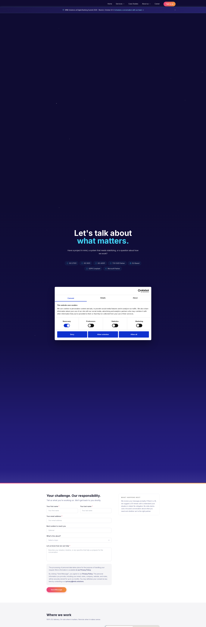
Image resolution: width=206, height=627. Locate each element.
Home (110, 4)
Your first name (53, 506)
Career (157, 4)
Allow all (134, 334)
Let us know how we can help (58, 546)
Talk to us (169, 4)
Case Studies (133, 4)
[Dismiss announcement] (175, 10)
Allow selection (103, 334)
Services (119, 4)
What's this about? (54, 536)
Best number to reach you (56, 526)
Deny (72, 334)
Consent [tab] (71, 298)
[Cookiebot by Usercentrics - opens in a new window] (139, 290)
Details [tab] (103, 298)
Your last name (86, 506)
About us (145, 4)
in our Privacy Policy (83, 570)
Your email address (54, 516)
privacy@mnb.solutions (75, 581)
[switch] (91, 325)
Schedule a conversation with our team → (129, 10)
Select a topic (53, 540)
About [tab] (135, 298)
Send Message (56, 590)
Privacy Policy (87, 574)
